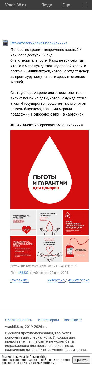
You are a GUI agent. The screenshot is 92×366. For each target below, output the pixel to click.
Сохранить (19, 280)
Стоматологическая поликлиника (39, 43)
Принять (81, 360)
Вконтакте (73, 320)
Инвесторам (48, 320)
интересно (56, 280)
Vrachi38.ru (15, 5)
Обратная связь (18, 320)
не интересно (78, 280)
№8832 (23, 273)
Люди (46, 5)
